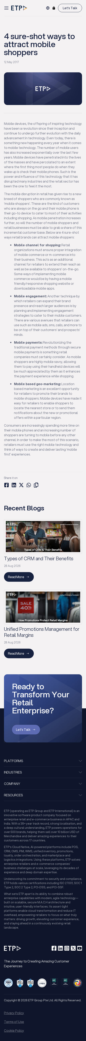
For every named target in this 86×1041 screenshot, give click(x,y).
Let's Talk (70, 8)
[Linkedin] (60, 948)
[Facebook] (54, 948)
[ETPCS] (54, 8)
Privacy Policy (14, 1013)
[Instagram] (66, 948)
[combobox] (48, 8)
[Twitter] (73, 948)
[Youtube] (79, 948)
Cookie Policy (14, 1030)
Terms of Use (14, 1021)
